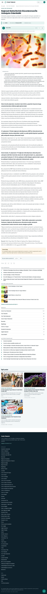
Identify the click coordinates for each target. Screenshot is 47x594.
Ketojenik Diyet (4, 512)
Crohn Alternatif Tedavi (6, 472)
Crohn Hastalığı (4, 476)
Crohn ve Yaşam (22, 326)
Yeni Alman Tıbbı (4, 549)
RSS (2, 581)
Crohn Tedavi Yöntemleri (22, 318)
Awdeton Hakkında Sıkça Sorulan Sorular (12, 272)
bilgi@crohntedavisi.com (6, 443)
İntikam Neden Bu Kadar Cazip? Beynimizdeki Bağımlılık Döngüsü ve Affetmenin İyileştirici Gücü (23, 280)
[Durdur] (42, 28)
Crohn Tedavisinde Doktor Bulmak (8, 486)
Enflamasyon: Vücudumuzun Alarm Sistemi (13, 352)
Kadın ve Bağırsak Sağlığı (6, 508)
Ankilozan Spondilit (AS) (6, 454)
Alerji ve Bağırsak (4, 451)
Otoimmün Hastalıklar (5, 518)
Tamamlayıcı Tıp (4, 537)
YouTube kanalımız (5, 583)
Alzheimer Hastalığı (5, 453)
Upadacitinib (3, 545)
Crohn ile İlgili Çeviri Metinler (7, 488)
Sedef (2, 532)
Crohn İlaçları (4, 494)
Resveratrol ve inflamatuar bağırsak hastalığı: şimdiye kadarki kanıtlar (19, 350)
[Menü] (2, 2)
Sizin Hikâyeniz (4, 536)
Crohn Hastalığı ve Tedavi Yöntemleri (11, 274)
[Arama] (44, 2)
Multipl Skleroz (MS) (5, 516)
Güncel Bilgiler (4, 506)
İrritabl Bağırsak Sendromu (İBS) (8, 565)
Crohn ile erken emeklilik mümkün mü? (12, 343)
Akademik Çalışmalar (22, 329)
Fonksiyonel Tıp (4, 500)
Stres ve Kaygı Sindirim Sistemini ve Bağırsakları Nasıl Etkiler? (17, 356)
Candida (3, 470)
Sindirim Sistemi (4, 534)
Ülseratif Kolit (4, 559)
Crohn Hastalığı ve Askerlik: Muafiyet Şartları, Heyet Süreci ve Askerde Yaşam (21, 345)
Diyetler (2, 496)
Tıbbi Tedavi (3, 541)
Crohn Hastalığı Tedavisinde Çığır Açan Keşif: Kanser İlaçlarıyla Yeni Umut (19, 358)
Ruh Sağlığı (3, 526)
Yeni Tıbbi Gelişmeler (22, 316)
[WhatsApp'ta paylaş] (5, 263)
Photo (2, 522)
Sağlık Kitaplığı (4, 530)
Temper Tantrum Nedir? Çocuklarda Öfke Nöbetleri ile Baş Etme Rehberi (19, 354)
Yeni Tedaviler (22, 313)
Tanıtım (2, 539)
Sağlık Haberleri (22, 331)
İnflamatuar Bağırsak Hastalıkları (8, 563)
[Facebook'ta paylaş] (11, 263)
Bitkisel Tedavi (4, 468)
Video (2, 547)
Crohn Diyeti (3, 474)
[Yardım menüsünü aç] (44, 591)
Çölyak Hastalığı (4, 557)
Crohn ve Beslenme (5, 490)
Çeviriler (3, 555)
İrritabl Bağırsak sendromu (6, 567)
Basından (22, 321)
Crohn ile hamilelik (7, 341)
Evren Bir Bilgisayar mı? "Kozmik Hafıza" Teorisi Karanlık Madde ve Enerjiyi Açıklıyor (22, 277)
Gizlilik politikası (4, 579)
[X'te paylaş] (8, 263)
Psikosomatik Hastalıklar (6, 524)
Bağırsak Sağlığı (4, 462)
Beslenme (3, 569)
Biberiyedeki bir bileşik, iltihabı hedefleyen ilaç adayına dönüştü (17, 347)
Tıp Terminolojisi (4, 543)
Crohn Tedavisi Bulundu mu (7, 484)
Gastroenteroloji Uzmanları (6, 502)
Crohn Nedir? (22, 334)
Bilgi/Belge (22, 324)
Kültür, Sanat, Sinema (5, 514)
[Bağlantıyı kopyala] (14, 263)
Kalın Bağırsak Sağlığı (5, 510)
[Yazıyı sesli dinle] (3, 28)
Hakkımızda (3, 575)
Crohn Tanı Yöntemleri (6, 8)
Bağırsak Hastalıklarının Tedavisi (8, 460)
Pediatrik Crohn (4, 520)
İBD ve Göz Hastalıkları (6, 561)
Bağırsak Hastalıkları (5, 458)
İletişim (2, 577)
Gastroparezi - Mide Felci (6, 504)
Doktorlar (3, 498)
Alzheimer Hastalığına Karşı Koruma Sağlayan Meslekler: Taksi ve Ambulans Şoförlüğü (22, 270)
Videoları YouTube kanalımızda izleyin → (9, 304)
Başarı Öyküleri (4, 464)
